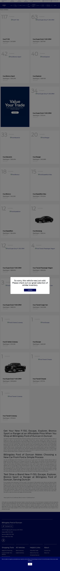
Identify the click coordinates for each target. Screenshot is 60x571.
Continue (30, 290)
